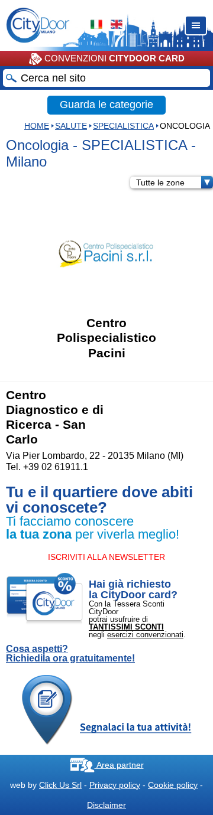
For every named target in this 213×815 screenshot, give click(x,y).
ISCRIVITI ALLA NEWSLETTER (106, 557)
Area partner (119, 765)
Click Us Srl (60, 785)
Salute (71, 126)
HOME (36, 126)
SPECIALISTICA (123, 126)
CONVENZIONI (113, 58)
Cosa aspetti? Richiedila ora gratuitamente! (70, 653)
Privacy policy (114, 785)
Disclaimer (106, 805)
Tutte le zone (160, 182)
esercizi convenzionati (145, 634)
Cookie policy (173, 785)
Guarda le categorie (106, 104)
